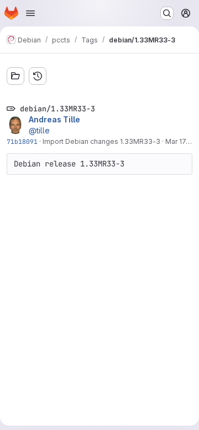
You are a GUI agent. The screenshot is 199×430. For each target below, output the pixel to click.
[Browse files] (15, 76)
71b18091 (22, 141)
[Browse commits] (37, 76)
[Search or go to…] (167, 13)
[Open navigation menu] (30, 13)
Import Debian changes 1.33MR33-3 (101, 141)
